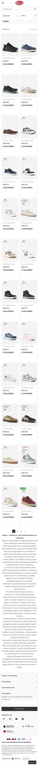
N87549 (24, 102)
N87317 (24, 308)
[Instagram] (10, 719)
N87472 (24, 143)
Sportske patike (9, 58)
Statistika (7, 758)
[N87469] (10, 209)
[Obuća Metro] (19, 3)
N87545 (6, 432)
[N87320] (10, 250)
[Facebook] (4, 719)
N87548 (6, 143)
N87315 (24, 349)
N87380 (24, 432)
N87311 (6, 61)
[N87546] (10, 497)
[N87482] (28, 497)
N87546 (6, 514)
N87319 (24, 267)
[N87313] (28, 374)
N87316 (6, 349)
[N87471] (10, 168)
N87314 (6, 391)
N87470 (24, 185)
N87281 (6, 102)
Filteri (23, 16)
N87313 (24, 391)
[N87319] (28, 250)
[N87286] (10, 456)
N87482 (24, 514)
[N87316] (10, 333)
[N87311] (10, 44)
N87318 (6, 308)
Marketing (17, 758)
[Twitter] (23, 719)
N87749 (24, 473)
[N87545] (10, 415)
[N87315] (28, 333)
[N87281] (10, 86)
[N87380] (28, 415)
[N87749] (28, 456)
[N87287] (28, 44)
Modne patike (26, 58)
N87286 (6, 473)
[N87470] (28, 168)
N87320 (6, 267)
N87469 (6, 226)
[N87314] (10, 374)
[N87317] (28, 291)
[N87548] (10, 127)
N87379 (24, 226)
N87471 (6, 185)
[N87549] (28, 86)
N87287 (24, 61)
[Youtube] (16, 719)
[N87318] (10, 291)
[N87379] (28, 209)
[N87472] (28, 127)
